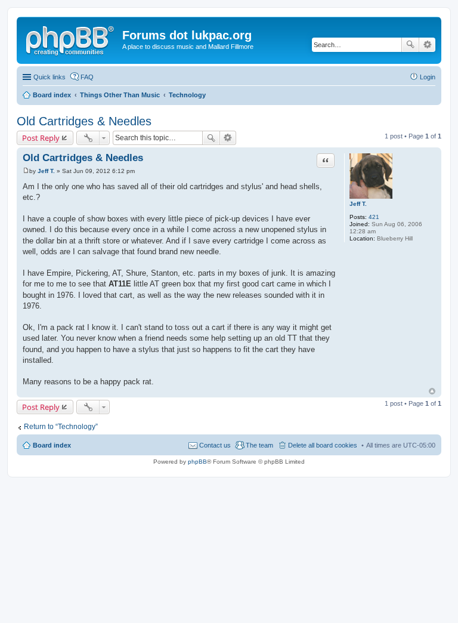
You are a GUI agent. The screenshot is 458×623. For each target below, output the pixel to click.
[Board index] (71, 39)
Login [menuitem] (427, 77)
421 (374, 217)
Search (410, 45)
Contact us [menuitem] (215, 445)
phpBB (197, 461)
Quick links (49, 77)
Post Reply (41, 137)
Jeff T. (358, 204)
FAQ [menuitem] (87, 77)
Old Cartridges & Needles (84, 121)
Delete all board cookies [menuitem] (322, 445)
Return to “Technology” (61, 426)
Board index (52, 445)
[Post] (26, 171)
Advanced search (427, 45)
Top (432, 391)
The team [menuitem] (259, 445)
